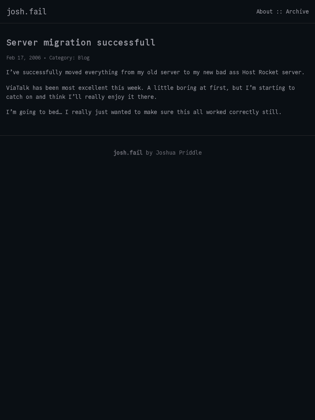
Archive (297, 11)
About (264, 11)
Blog (83, 57)
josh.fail (26, 11)
